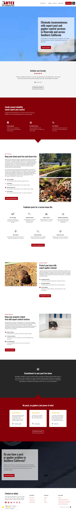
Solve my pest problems (11, 198)
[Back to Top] (70, 507)
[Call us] (73, 3)
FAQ (44, 499)
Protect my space (46, 47)
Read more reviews (38, 87)
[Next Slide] (71, 418)
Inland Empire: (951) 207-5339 (63, 499)
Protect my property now (38, 245)
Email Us (59, 497)
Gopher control (32, 499)
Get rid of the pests (9, 475)
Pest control (32, 497)
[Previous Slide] (4, 418)
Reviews (45, 497)
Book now (68, 3)
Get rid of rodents (10, 349)
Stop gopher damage (45, 295)
